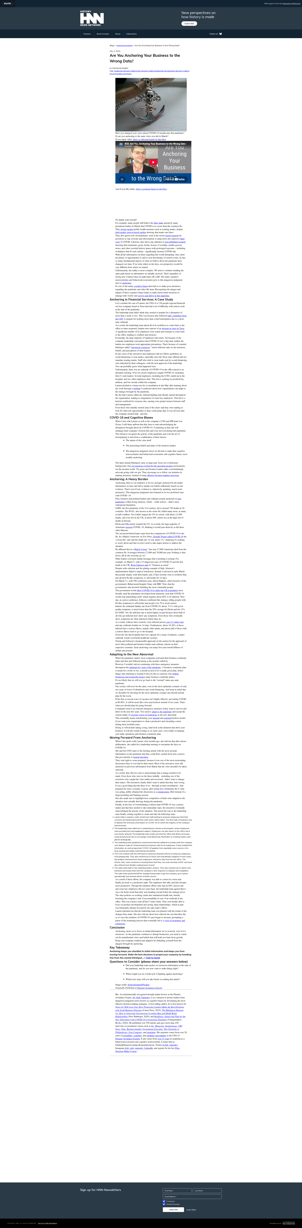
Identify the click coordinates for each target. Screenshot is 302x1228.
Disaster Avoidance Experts (149, 987)
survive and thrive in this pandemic (153, 295)
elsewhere (151, 1032)
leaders (120, 74)
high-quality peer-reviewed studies (130, 232)
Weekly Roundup (173, 1204)
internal (156, 717)
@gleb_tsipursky (170, 1044)
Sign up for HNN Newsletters (47, 1223)
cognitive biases (141, 286)
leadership (118, 71)
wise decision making (146, 71)
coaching (137, 1035)
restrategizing (163, 791)
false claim (158, 222)
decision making (130, 71)
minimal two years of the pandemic (145, 667)
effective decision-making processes (163, 475)
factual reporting (140, 757)
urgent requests (172, 235)
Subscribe (189, 23)
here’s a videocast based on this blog (149, 139)
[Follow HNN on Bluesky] (220, 34)
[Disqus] (151, 1085)
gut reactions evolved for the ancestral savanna (152, 465)
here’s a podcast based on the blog (151, 188)
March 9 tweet (140, 549)
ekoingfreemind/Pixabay (139, 984)
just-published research (175, 241)
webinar (136, 388)
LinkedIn (148, 1048)
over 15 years (163, 1038)
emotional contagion (140, 347)
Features (87, 34)
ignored (129, 527)
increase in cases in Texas (173, 328)
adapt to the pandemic (162, 711)
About (117, 34)
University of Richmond (291, 3)
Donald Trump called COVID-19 (168, 536)
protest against (127, 229)
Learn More (191, 1209)
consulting (127, 1035)
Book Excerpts (103, 34)
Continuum (170, 1201)
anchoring (127, 74)
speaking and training (156, 1035)
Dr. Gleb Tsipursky (141, 997)
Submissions (131, 34)
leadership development (165, 71)
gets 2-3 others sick (175, 621)
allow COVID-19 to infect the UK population (157, 590)
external (167, 717)
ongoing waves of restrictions (144, 714)
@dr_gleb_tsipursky (133, 1048)
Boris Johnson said (139, 564)
